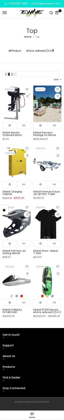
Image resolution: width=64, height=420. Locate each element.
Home (27, 36)
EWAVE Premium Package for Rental (44, 134)
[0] (57, 13)
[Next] (52, 51)
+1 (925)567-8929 (17, 3)
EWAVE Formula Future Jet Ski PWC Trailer (46, 193)
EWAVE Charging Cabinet (12, 193)
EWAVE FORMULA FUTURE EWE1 (12, 311)
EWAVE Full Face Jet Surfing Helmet (14, 252)
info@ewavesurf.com (47, 3)
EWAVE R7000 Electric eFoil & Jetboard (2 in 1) (47, 311)
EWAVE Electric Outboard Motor (12, 134)
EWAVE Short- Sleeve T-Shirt (45, 252)
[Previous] (11, 51)
